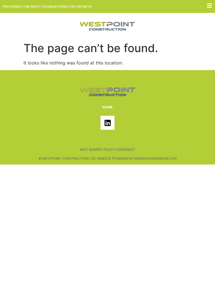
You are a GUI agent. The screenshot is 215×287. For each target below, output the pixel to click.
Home (107, 107)
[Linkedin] (107, 123)
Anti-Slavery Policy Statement (107, 149)
